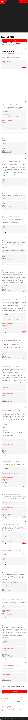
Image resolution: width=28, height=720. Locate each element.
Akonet (21, 718)
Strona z (8, 44)
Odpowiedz (15, 40)
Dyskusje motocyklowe (14, 34)
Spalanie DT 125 (7, 37)
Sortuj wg (9, 687)
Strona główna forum (6, 34)
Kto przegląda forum (9, 707)
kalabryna (10, 240)
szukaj (23, 1)
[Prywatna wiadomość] (6, 69)
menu (26, 1)
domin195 (10, 524)
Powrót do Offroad (5, 698)
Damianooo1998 (11, 53)
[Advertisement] (14, 14)
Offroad (19, 34)
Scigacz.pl (2, 2)
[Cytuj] (25, 49)
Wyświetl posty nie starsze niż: (9, 686)
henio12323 (10, 104)
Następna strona (18, 684)
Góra (24, 68)
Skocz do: (19, 701)
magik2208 (10, 161)
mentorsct (10, 410)
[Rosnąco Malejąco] (18, 688)
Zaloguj (20, 2)
